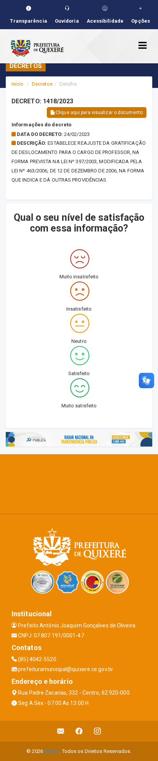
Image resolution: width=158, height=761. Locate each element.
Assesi (52, 751)
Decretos (42, 84)
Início (18, 84)
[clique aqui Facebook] (79, 731)
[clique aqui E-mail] (60, 731)
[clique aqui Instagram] (97, 731)
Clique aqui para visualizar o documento (98, 112)
